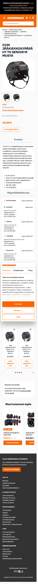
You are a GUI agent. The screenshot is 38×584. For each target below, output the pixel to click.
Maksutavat (6, 554)
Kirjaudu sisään (26, 391)
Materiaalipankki (8, 541)
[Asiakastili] (30, 18)
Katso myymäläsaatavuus (12, 110)
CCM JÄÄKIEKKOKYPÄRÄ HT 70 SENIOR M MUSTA (18, 36)
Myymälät (5, 485)
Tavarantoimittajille (8, 517)
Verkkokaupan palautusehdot (12, 558)
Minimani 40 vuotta (8, 498)
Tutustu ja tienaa (8, 502)
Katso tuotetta (13, 443)
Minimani (5, 481)
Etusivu (4, 29)
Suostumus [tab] (6, 270)
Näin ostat (6, 549)
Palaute (5, 512)
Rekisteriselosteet (8, 537)
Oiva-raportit (6, 534)
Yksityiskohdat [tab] (18, 270)
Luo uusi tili (10, 393)
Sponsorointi (6, 522)
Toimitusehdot (7, 551)
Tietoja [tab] (30, 270)
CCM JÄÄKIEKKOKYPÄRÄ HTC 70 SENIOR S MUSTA (26, 349)
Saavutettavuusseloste (10, 539)
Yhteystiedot (6, 510)
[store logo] (15, 18)
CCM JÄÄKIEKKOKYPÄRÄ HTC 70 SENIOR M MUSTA (10, 349)
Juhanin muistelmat (8, 483)
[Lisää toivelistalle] (14, 329)
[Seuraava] (33, 372)
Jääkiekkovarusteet (10, 33)
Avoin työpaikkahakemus (10, 488)
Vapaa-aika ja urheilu (15, 29)
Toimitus (5, 556)
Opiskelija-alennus (8, 500)
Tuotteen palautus (8, 532)
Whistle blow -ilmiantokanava (12, 524)
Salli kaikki (18, 304)
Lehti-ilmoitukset (8, 495)
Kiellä (18, 317)
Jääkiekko (23, 31)
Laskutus (5, 515)
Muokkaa (17, 310)
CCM (4, 104)
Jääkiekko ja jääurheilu (11, 31)
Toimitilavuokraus (8, 520)
